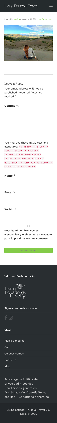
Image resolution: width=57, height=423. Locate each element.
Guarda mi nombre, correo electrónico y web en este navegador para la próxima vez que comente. (28, 234)
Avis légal (11, 392)
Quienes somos (14, 353)
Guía (7, 347)
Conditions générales (34, 397)
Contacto (10, 359)
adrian (17, 19)
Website (10, 209)
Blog (7, 366)
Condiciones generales (20, 388)
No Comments (45, 19)
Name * (9, 175)
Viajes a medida (14, 340)
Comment (11, 105)
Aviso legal (11, 379)
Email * (9, 192)
